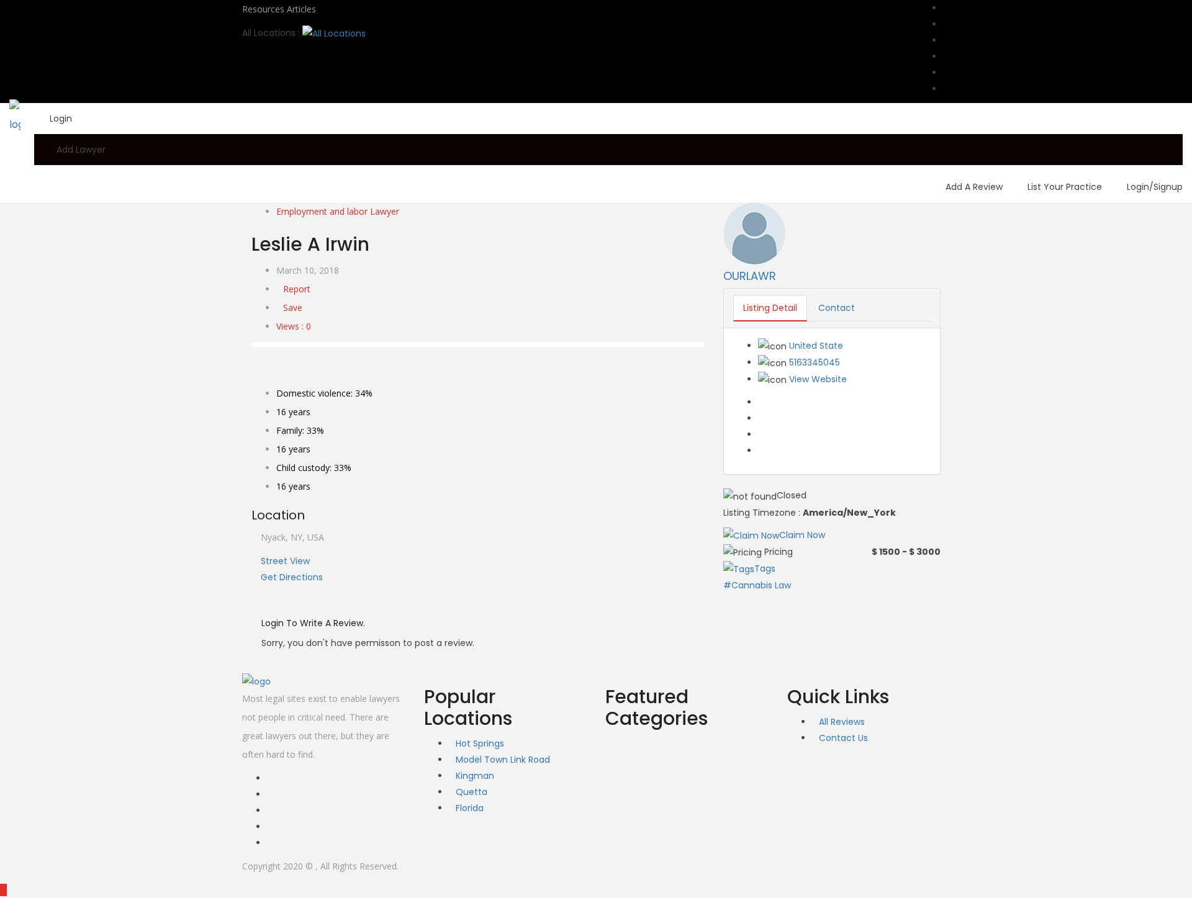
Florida (470, 808)
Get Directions (290, 577)
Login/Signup (1155, 187)
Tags (764, 568)
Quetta (471, 792)
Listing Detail (770, 308)
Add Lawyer (81, 149)
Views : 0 (293, 326)
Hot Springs (480, 743)
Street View (284, 561)
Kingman (475, 776)
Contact (836, 308)
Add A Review (974, 187)
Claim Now (802, 535)
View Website (818, 379)
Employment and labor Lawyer (337, 211)
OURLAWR (749, 276)
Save (292, 307)
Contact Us (843, 738)
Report (296, 289)
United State (816, 345)
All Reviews (842, 722)
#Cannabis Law (757, 585)
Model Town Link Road (503, 759)
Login (61, 118)
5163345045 (814, 362)
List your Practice (1064, 187)
